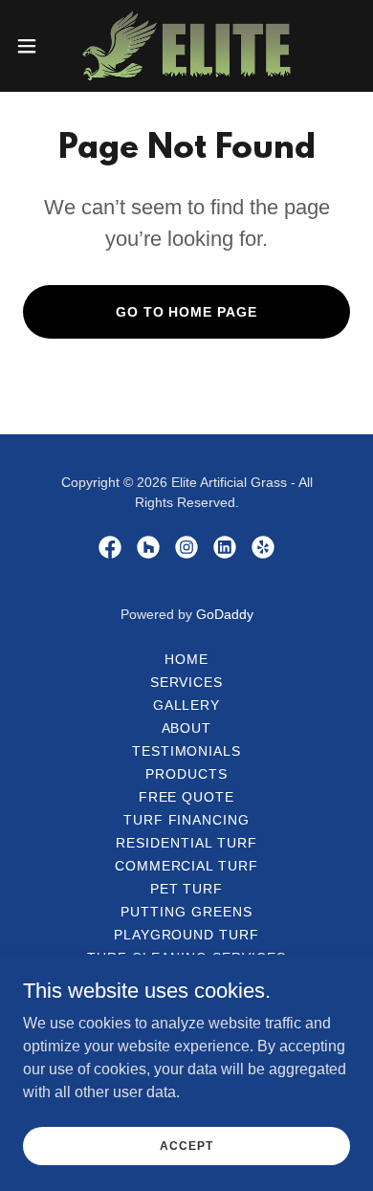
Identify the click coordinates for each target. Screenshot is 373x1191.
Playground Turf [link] (187, 934)
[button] (34, 46)
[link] (186, 46)
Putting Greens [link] (186, 911)
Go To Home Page (187, 312)
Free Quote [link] (187, 797)
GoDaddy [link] (224, 614)
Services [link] (187, 682)
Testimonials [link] (187, 751)
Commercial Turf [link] (187, 865)
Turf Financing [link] (187, 819)
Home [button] (186, 659)
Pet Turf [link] (187, 888)
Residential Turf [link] (186, 842)
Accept (186, 1145)
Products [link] (186, 774)
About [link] (187, 728)
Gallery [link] (187, 705)
